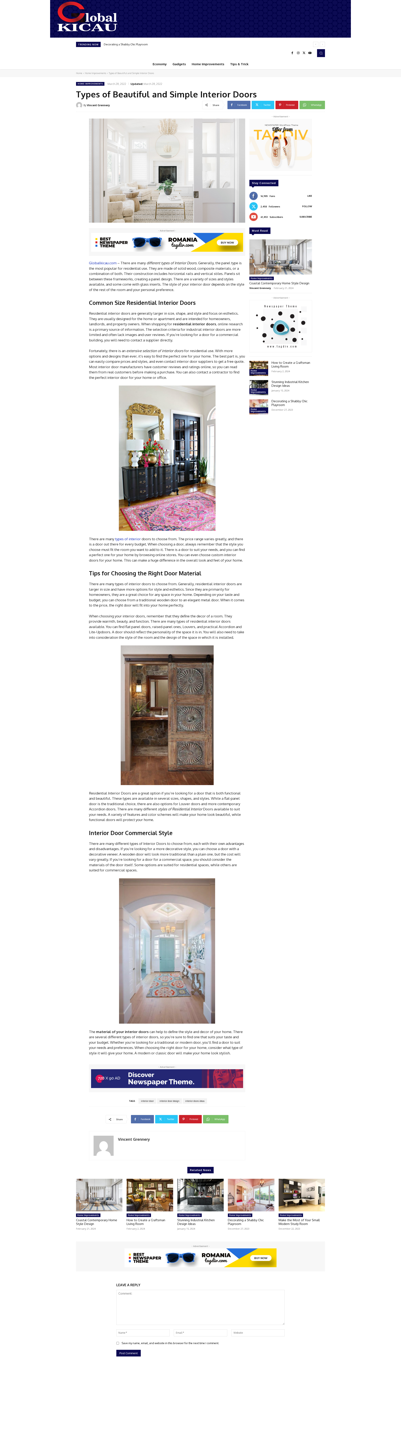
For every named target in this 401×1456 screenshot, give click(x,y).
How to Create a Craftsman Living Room (291, 364)
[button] (321, 53)
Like (309, 195)
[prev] (315, 44)
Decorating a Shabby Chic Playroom (289, 403)
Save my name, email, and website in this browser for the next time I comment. (170, 1343)
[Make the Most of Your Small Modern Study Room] (302, 1195)
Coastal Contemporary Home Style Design (279, 283)
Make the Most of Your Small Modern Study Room (135, 44)
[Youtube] (310, 53)
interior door (147, 1101)
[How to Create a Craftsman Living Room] (258, 368)
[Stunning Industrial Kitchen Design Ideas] (258, 387)
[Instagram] (298, 53)
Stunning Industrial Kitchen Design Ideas (290, 384)
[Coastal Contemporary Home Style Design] (280, 257)
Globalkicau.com (103, 263)
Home (79, 73)
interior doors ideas (194, 1101)
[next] (322, 44)
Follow (307, 206)
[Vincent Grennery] (80, 105)
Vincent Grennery (98, 105)
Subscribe (305, 216)
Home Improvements (95, 73)
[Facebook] (292, 53)
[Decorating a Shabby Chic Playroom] (258, 406)
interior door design (169, 1101)
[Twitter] (304, 53)
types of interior (127, 539)
